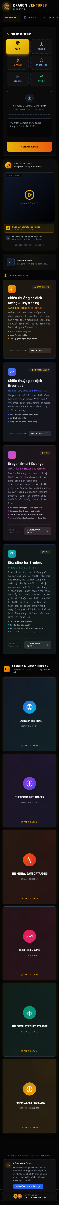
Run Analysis (29, 146)
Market (13, 17)
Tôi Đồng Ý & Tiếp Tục (28, 1186)
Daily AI (32, 17)
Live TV (50, 17)
